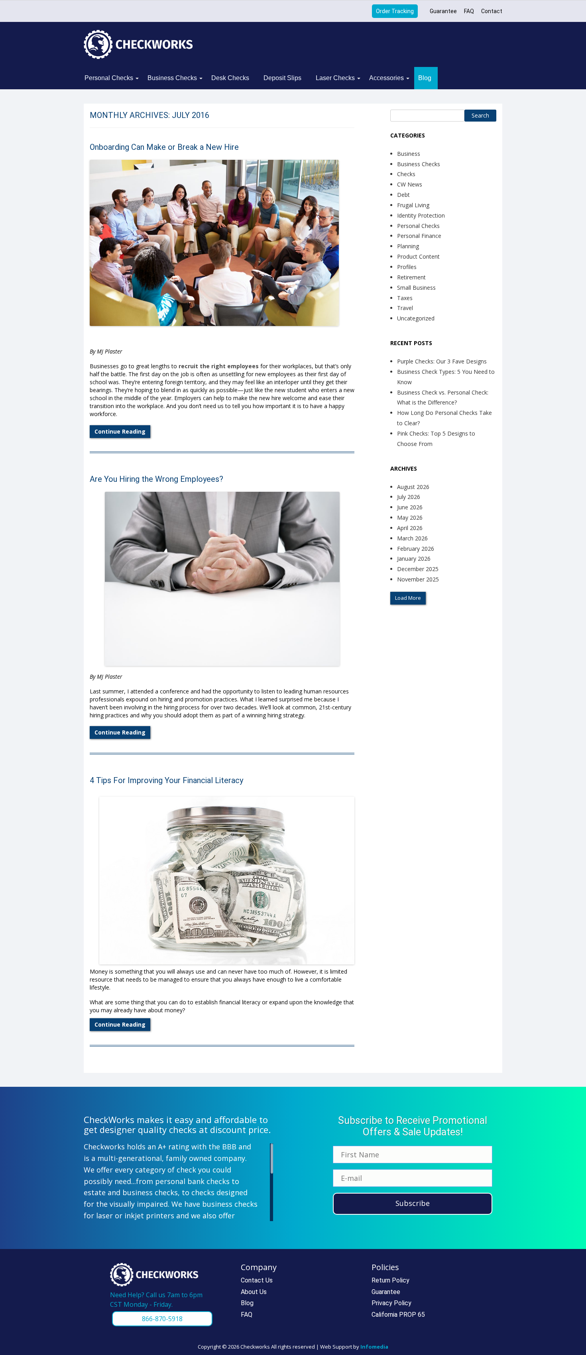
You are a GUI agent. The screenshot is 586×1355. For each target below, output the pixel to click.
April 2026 (410, 528)
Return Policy (390, 1280)
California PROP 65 (398, 1314)
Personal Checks (109, 78)
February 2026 (415, 548)
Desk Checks (230, 78)
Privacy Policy (391, 1303)
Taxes (405, 298)
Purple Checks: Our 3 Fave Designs (442, 361)
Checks (406, 174)
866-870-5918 (162, 1318)
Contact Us (257, 1280)
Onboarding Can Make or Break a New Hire (164, 147)
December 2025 (418, 569)
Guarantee (443, 11)
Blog (424, 78)
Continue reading (120, 431)
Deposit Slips (282, 78)
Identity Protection (421, 215)
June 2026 (410, 507)
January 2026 (414, 558)
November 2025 (418, 579)
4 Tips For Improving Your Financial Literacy (166, 780)
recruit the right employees (219, 366)
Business (408, 153)
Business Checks (172, 78)
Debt (403, 194)
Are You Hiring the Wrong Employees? (156, 479)
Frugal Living (413, 205)
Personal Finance (419, 236)
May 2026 (410, 517)
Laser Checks (335, 78)
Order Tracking (395, 11)
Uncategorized (416, 318)
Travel (405, 308)
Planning (408, 246)
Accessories (386, 78)
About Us (254, 1292)
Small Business (416, 287)
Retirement (411, 277)
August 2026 (413, 487)
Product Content (418, 256)
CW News (409, 184)
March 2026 (412, 538)
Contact (491, 11)
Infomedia (374, 1346)
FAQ (469, 11)
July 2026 (408, 497)
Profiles (407, 267)
